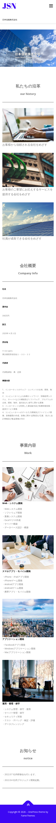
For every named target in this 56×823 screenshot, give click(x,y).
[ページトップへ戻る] (28, 804)
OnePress (33, 811)
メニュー (51, 6)
